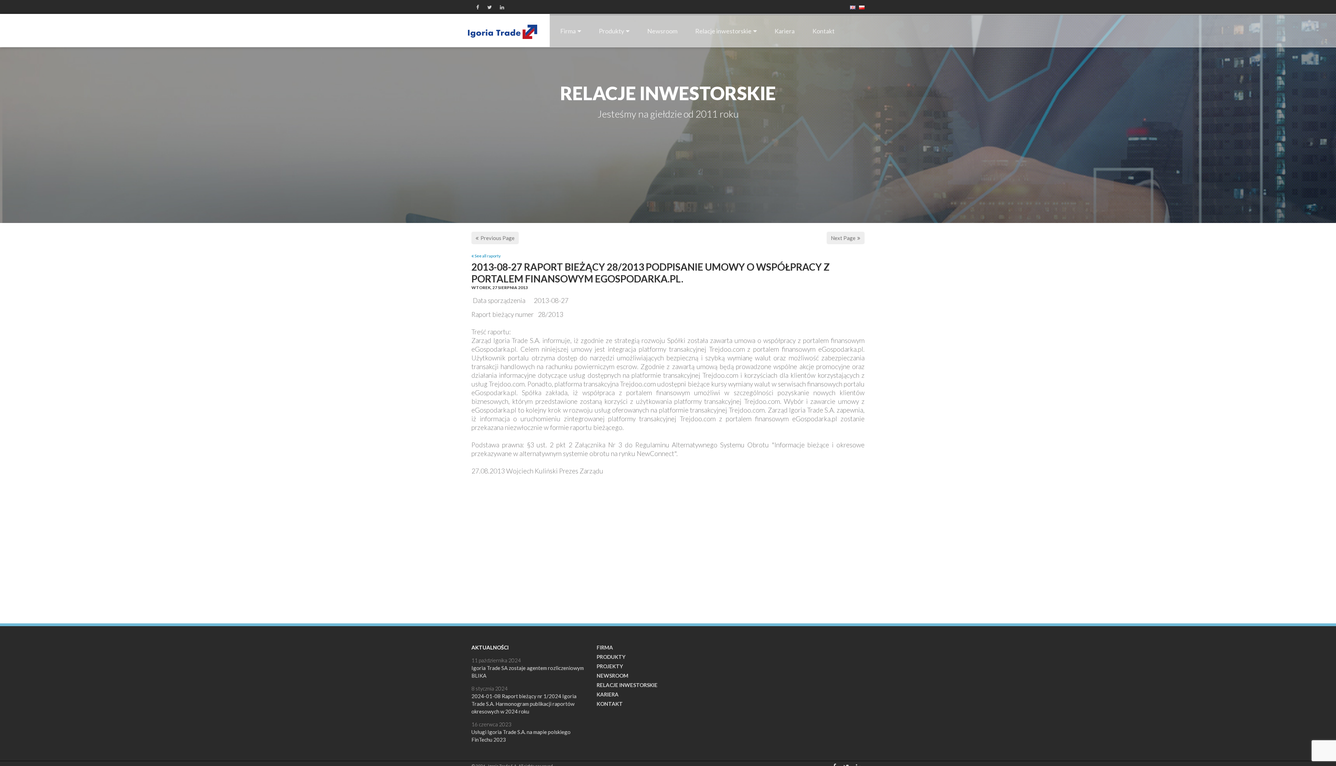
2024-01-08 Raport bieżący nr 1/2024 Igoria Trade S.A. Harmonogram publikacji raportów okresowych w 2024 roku (523, 704)
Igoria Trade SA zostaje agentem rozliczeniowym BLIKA (527, 672)
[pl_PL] (860, 7)
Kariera (784, 31)
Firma (568, 31)
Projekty (610, 666)
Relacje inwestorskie (723, 31)
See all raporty (487, 255)
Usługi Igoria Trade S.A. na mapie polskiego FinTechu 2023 (521, 736)
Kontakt (823, 31)
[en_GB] (851, 7)
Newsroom (662, 31)
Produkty (611, 31)
